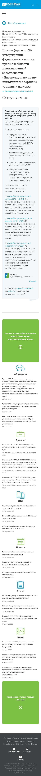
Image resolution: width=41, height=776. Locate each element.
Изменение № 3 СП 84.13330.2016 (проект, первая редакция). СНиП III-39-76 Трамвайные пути (19, 447)
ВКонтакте (27, 752)
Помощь (34, 744)
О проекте (7, 738)
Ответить (32, 281)
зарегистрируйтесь (24, 288)
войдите (11, 291)
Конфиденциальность (29, 738)
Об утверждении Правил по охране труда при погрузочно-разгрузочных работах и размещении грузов (20, 406)
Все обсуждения (17, 23)
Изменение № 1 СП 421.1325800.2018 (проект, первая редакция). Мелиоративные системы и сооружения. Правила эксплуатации (19, 479)
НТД (20, 501)
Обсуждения (20, 374)
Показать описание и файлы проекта (18, 91)
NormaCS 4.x (25, 744)
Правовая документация (13, 31)
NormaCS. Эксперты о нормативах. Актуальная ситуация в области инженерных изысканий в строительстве (19, 657)
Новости (20, 547)
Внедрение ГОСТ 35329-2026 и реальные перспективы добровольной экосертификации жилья (19, 618)
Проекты (20, 440)
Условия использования (16, 741)
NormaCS (13, 274)
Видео (20, 637)
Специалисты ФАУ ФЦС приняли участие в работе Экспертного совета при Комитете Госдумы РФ (17, 644)
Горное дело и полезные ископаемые (18, 45)
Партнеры (30, 741)
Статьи (20, 591)
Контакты (15, 738)
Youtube (20, 760)
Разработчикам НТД (11, 744)
